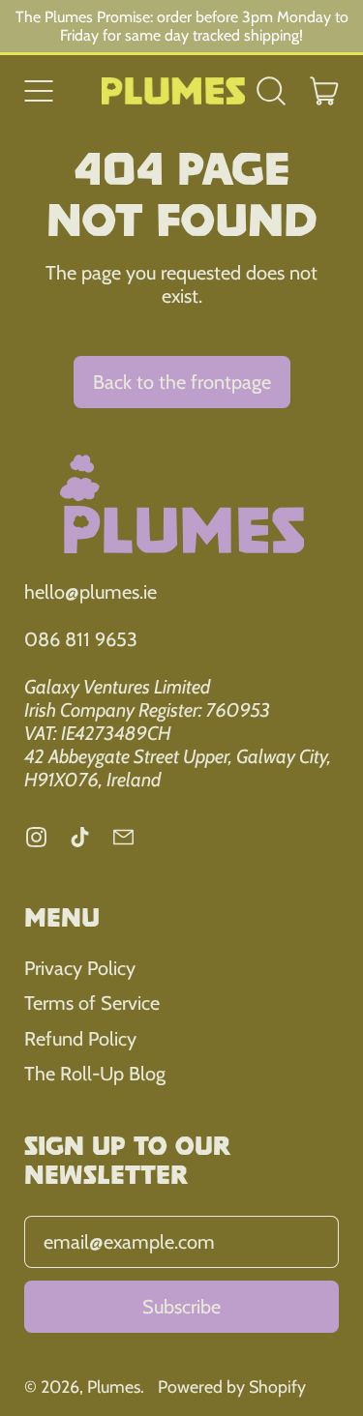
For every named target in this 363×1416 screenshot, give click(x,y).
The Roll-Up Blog (95, 1073)
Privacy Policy (80, 968)
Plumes (113, 1386)
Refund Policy (80, 1038)
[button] (271, 91)
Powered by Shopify (232, 1386)
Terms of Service (92, 1003)
